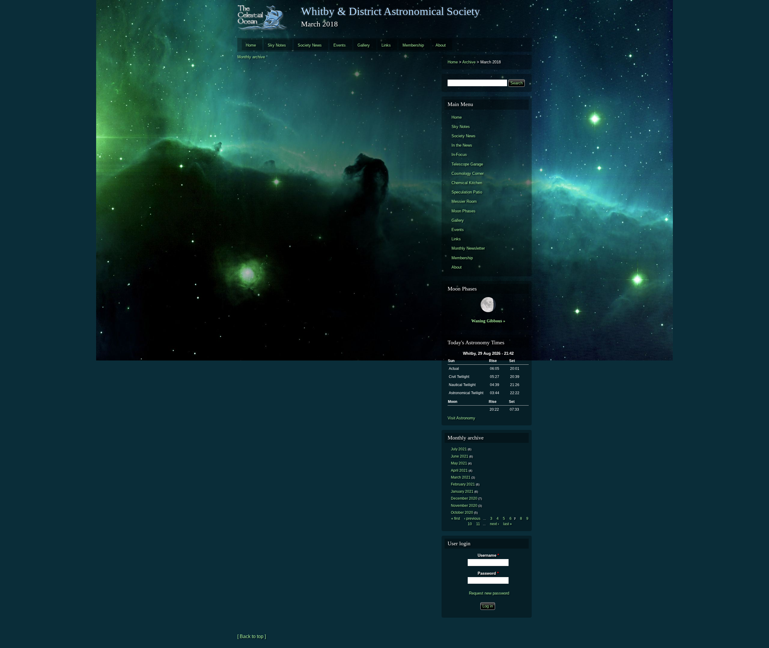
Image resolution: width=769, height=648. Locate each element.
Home (251, 45)
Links (386, 45)
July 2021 (459, 449)
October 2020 (462, 512)
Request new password (489, 593)
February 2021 (463, 484)
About (441, 45)
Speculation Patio (466, 192)
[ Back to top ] (251, 636)
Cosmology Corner (467, 173)
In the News (461, 145)
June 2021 (459, 456)
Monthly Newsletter (468, 248)
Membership (413, 45)
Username (488, 555)
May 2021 (459, 463)
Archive (469, 62)
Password (488, 573)
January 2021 (462, 491)
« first (455, 518)
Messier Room (464, 201)
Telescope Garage (467, 164)
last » (507, 524)
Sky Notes (277, 45)
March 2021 (460, 477)
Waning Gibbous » (488, 320)
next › (494, 524)
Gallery (363, 45)
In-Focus (459, 154)
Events (339, 45)
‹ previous (472, 518)
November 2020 (464, 505)
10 (470, 524)
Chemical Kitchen (466, 183)
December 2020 (464, 498)
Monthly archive (251, 57)
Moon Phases (463, 211)
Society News (310, 45)
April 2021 (459, 470)
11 (478, 524)
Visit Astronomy (461, 418)
